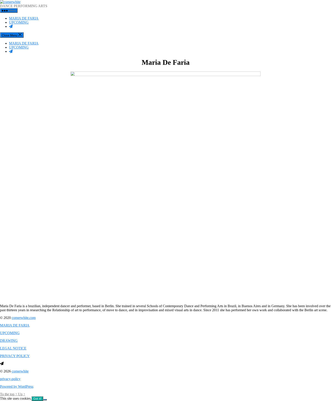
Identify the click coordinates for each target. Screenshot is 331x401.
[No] (45, 399)
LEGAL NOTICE (13, 348)
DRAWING (9, 341)
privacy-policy (10, 379)
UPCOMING (19, 22)
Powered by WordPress (16, 386)
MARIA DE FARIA (24, 18)
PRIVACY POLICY (15, 356)
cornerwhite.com (24, 318)
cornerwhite (20, 371)
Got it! (37, 398)
